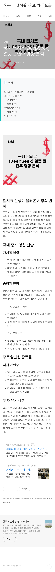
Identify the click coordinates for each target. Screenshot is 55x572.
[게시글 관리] (14, 489)
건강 (39, 16)
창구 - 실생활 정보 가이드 (25, 6)
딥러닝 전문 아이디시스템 (18, 469)
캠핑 (18, 16)
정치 (50, 16)
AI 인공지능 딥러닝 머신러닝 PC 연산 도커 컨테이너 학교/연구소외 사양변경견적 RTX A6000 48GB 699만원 (19, 475)
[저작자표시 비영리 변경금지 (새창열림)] (34, 489)
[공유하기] (11, 489)
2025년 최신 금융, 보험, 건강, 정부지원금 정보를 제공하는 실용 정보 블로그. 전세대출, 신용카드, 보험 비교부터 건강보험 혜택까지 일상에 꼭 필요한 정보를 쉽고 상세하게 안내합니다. (22, 529)
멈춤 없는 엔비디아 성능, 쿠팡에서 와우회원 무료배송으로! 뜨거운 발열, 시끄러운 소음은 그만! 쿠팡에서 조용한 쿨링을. (27, 454)
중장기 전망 (12, 104)
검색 (43, 6)
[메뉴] (49, 5)
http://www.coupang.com (17, 445)
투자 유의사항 (10, 115)
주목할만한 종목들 (12, 107)
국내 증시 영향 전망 (13, 96)
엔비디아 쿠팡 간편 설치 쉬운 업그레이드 (26, 449)
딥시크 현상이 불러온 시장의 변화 (19, 92)
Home (6, 16)
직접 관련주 (12, 111)
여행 (29, 16)
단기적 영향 (12, 100)
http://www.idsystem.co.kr (18, 465)
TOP (49, 566)
